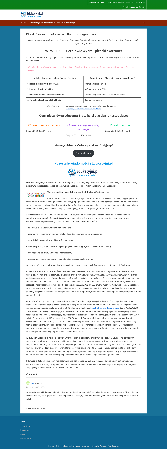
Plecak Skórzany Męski (115, 2)
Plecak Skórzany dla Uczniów (134, 7)
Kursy (22, 434)
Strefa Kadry (25, 426)
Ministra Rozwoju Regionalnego (104, 308)
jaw (32, 383)
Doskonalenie (25, 438)
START (24, 22)
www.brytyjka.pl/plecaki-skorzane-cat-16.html (83, 109)
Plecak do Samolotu (96, 2)
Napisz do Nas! (83, 153)
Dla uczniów (25, 430)
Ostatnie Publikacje (66, 22)
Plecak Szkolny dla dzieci (135, 2)
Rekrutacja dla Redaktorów (42, 22)
